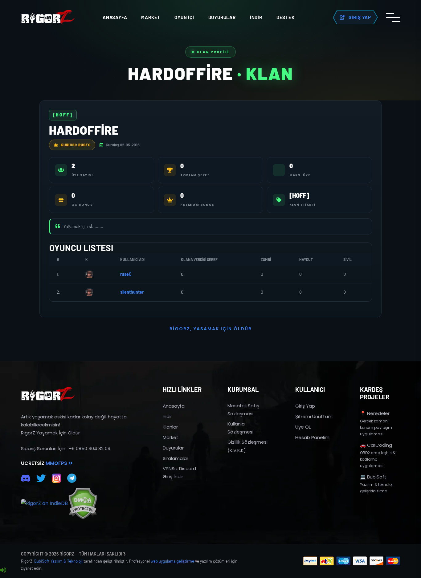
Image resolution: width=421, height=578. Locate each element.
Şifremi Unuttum (314, 416)
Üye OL (303, 427)
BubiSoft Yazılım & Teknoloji (58, 561)
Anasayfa (115, 17)
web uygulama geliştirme (172, 561)
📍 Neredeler (375, 413)
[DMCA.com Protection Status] (83, 503)
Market (150, 17)
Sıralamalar (175, 458)
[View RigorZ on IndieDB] (44, 503)
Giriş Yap (305, 406)
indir (167, 416)
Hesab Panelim (312, 437)
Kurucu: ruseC (76, 145)
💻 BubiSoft (373, 477)
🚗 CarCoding (376, 445)
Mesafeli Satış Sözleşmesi (243, 409)
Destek (285, 17)
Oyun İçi (184, 17)
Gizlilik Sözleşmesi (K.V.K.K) (247, 446)
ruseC (126, 274)
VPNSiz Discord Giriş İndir (179, 472)
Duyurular (222, 17)
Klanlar (170, 427)
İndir (256, 17)
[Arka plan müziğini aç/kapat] (3, 570)
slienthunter (132, 292)
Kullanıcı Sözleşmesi (240, 428)
